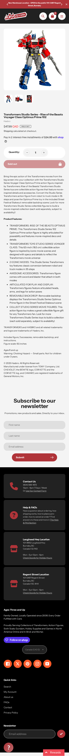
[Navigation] (62, 16)
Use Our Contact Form (36, 491)
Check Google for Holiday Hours (37, 558)
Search (7, 686)
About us (8, 697)
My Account (10, 691)
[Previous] (7, 4)
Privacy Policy (11, 712)
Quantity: (14, 152)
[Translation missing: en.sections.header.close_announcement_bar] (66, 4)
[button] (8, 747)
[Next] (61, 4)
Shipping (8, 131)
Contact (8, 707)
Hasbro (7, 121)
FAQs (6, 702)
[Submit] (61, 734)
